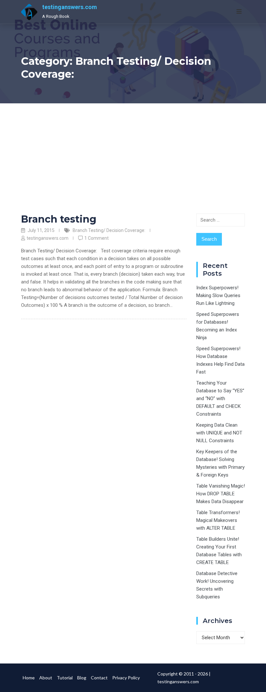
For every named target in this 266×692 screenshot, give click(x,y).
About (45, 677)
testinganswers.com (69, 7)
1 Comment (96, 238)
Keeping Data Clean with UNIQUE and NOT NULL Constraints (219, 433)
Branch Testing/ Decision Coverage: (109, 230)
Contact (99, 677)
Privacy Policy (126, 677)
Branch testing (58, 219)
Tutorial (65, 677)
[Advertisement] (133, 152)
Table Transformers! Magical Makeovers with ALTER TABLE (218, 520)
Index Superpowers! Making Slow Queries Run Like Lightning (218, 295)
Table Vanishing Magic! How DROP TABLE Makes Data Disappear (220, 493)
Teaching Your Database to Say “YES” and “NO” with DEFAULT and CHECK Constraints (220, 398)
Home (29, 677)
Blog (81, 677)
